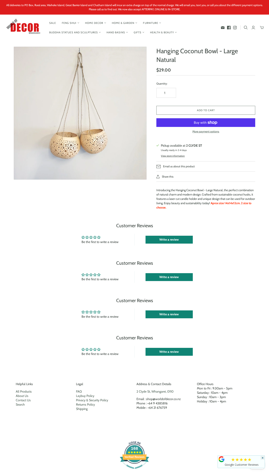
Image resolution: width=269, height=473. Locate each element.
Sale (52, 22)
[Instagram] (235, 27)
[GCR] (221, 459)
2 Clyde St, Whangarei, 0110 (154, 391)
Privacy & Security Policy (92, 400)
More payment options (205, 131)
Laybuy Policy (85, 396)
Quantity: (161, 83)
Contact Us (23, 400)
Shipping (82, 409)
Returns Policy (85, 404)
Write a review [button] (169, 239)
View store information (173, 155)
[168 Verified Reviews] (134, 471)
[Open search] (246, 28)
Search (20, 404)
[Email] (222, 27)
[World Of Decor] (24, 28)
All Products (24, 391)
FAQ (79, 391)
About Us (22, 396)
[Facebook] (229, 27)
